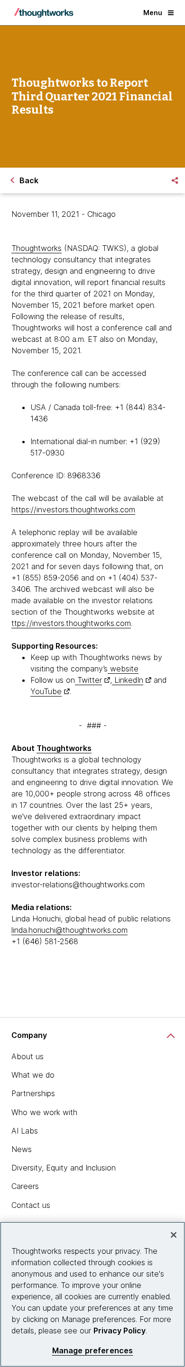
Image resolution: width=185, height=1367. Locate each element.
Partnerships (33, 1093)
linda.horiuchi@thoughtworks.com (69, 930)
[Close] (173, 1234)
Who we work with (44, 1112)
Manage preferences (92, 1350)
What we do (33, 1075)
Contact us (30, 1205)
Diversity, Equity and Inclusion (63, 1167)
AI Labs (24, 1130)
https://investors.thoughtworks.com (73, 509)
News (21, 1149)
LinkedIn (127, 680)
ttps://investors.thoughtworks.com (71, 623)
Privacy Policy (119, 1330)
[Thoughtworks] (43, 13)
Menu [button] (152, 13)
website (123, 668)
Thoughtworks (36, 248)
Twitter (88, 680)
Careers (25, 1186)
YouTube (46, 691)
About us (27, 1056)
